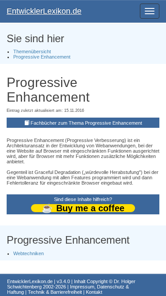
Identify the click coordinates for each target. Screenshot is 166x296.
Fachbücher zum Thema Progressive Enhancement (86, 123)
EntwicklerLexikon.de (44, 11)
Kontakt (94, 292)
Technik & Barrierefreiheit (55, 292)
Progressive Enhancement (41, 56)
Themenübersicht (32, 51)
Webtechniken (28, 253)
